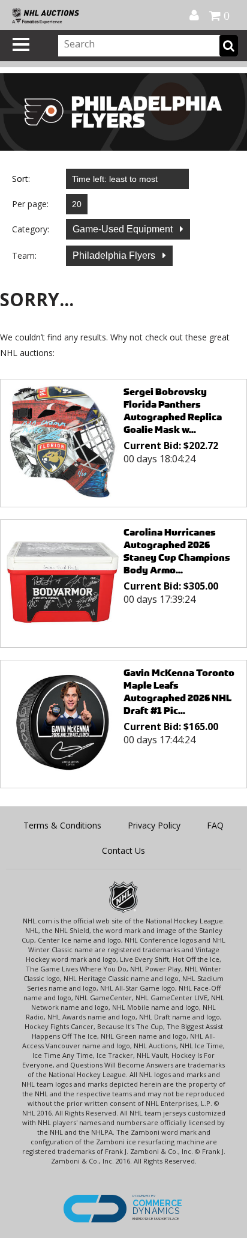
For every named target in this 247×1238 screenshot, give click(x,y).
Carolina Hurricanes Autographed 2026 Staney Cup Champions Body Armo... (176, 551)
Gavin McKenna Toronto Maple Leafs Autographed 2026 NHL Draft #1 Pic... (178, 691)
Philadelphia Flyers (115, 255)
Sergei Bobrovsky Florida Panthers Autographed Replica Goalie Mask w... (172, 410)
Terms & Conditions (62, 825)
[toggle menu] (21, 44)
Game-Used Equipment (124, 229)
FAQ (215, 825)
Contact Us (123, 850)
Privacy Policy (154, 825)
